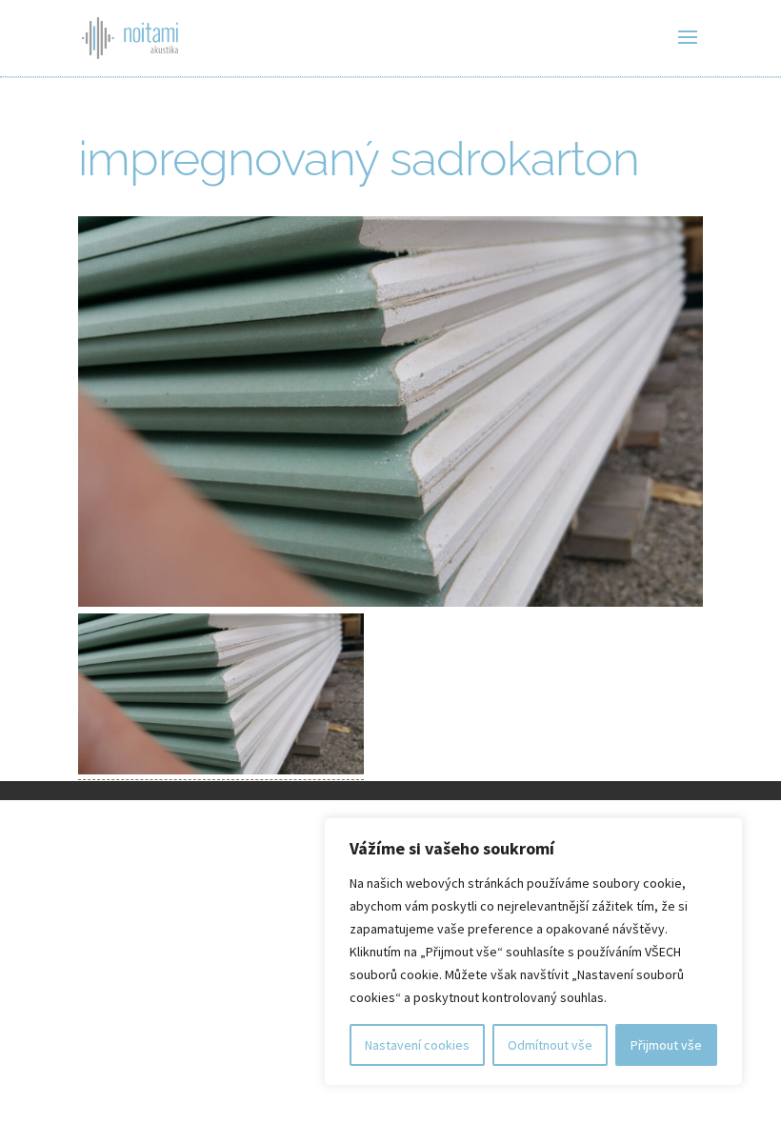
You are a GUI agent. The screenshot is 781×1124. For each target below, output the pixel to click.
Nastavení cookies (417, 1045)
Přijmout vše (666, 1045)
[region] (533, 951)
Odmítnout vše (550, 1045)
